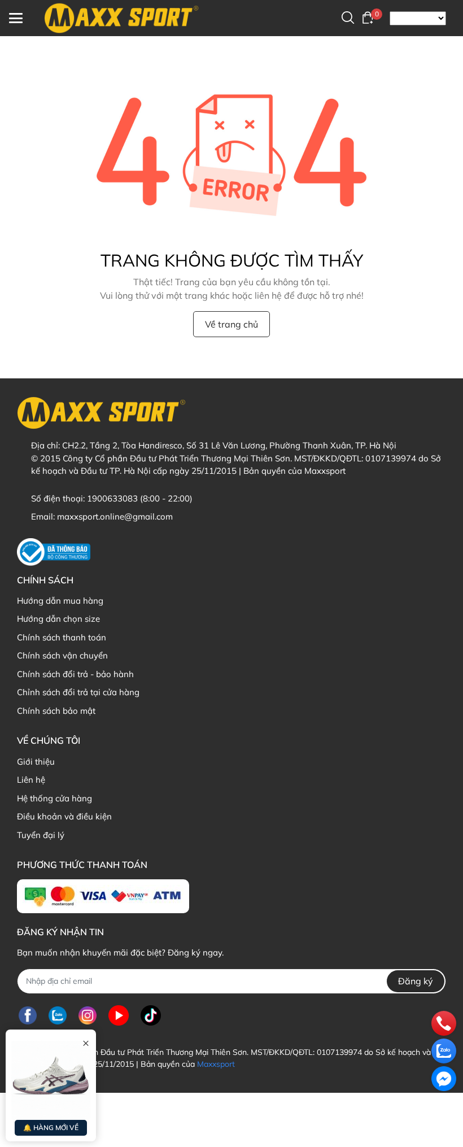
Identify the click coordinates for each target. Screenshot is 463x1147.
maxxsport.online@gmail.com (115, 516)
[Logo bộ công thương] (53, 552)
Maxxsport (216, 1064)
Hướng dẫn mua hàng (60, 600)
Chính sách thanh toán (61, 637)
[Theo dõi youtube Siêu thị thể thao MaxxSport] (118, 1015)
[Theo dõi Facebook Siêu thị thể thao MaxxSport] (27, 1015)
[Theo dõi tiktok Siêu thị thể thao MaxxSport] (151, 1015)
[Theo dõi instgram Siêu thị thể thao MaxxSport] (87, 1015)
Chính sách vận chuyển (62, 655)
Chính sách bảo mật (56, 710)
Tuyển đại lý (40, 835)
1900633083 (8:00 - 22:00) (140, 498)
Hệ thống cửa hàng (54, 798)
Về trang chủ (231, 324)
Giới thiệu (36, 761)
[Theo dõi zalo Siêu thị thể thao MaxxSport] (57, 1015)
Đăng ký (415, 981)
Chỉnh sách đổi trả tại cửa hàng (78, 692)
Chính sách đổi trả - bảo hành (75, 674)
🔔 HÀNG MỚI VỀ (50, 1127)
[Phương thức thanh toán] (103, 896)
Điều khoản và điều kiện (64, 816)
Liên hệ (31, 779)
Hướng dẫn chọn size (58, 618)
